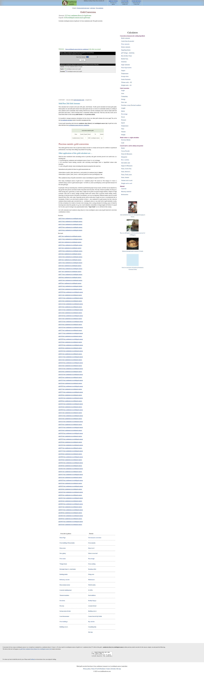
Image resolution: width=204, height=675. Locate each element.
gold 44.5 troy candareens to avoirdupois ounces (70, 492)
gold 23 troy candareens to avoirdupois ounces (70, 365)
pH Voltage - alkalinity (127, 53)
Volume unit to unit (126, 180)
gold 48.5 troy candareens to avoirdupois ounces (70, 515)
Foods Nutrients (125, 79)
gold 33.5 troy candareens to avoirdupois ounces (70, 427)
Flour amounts (125, 44)
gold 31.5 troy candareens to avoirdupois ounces (70, 415)
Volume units (125, 82)
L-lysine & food (92, 606)
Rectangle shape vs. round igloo (68, 569)
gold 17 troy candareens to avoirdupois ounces (70, 330)
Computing (124, 96)
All (103, 0)
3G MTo (90, 590)
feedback (33, 659)
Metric (123, 111)
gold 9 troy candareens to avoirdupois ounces (69, 283)
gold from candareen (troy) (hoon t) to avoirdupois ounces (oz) (36, 649)
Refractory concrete (64, 579)
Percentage (124, 114)
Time (122, 128)
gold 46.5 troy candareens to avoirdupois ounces (70, 504)
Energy (123, 99)
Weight (123, 134)
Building (85, 0)
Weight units (124, 85)
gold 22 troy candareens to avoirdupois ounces (70, 359)
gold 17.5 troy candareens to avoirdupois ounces (70, 333)
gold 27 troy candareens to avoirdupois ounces (70, 389)
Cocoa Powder (125, 151)
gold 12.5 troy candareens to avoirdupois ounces (70, 304)
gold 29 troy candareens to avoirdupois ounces (70, 401)
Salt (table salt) (125, 162)
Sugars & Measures (126, 165)
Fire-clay (62, 606)
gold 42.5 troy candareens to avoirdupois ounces (70, 480)
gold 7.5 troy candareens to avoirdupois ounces (70, 274)
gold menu (92, 8)
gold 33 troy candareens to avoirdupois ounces (70, 424)
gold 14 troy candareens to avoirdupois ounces (70, 312)
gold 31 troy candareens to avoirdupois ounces (70, 412)
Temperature (124, 73)
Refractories (124, 194)
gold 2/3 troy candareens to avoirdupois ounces (70, 227)
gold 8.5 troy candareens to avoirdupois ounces (70, 280)
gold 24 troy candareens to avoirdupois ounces (70, 371)
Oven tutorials (91, 543)
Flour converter (99, 0)
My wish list (91, 621)
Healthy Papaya (92, 600)
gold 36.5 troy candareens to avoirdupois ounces (70, 445)
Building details (63, 574)
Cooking (90, 0)
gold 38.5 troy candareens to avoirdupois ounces (70, 457)
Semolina (124, 61)
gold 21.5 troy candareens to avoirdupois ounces (70, 357)
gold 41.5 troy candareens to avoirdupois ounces (70, 474)
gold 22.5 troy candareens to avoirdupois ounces (70, 362)
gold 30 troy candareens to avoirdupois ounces (70, 407)
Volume (123, 131)
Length (123, 108)
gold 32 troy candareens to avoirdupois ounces (70, 418)
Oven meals (63, 558)
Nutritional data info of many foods (136, 2)
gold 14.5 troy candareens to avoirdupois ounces (70, 315)
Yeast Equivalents (126, 67)
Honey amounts (125, 47)
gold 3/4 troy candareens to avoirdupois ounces (70, 230)
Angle (123, 90)
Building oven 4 (92, 611)
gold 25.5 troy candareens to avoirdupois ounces (70, 380)
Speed (123, 123)
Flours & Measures (126, 154)
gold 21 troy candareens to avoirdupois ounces (70, 354)
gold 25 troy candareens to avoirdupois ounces (70, 377)
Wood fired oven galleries (113, 2)
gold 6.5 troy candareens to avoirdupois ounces (70, 268)
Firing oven (91, 574)
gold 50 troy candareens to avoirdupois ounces (70, 524)
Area (122, 93)
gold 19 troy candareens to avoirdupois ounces (70, 342)
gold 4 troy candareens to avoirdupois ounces (69, 254)
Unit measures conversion (94, 537)
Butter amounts (125, 38)
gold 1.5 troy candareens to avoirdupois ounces (70, 239)
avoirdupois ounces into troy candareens (79, 125)
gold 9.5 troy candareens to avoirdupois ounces (70, 286)
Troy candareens (99, 8)
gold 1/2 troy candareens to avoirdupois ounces (70, 224)
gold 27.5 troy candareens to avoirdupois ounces (70, 392)
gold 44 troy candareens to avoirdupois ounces (70, 489)
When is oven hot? (93, 553)
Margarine (124, 157)
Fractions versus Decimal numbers (131, 105)
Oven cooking (91, 564)
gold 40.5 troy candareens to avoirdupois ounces (70, 468)
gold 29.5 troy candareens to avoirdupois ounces (70, 404)
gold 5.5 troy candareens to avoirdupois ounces (70, 262)
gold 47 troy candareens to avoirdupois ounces (70, 507)
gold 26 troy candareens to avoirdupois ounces (70, 383)
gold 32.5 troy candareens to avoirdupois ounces (70, 421)
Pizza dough (91, 558)
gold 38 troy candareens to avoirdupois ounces (70, 454)
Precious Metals (125, 140)
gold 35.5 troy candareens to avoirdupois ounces (70, 439)
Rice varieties (125, 160)
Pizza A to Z (91, 548)
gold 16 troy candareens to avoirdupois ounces (70, 324)
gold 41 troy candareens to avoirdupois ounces (70, 471)
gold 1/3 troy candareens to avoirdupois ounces (70, 221)
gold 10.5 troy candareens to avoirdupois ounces (70, 292)
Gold (122, 143)
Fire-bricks (62, 600)
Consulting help (92, 627)
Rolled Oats (124, 58)
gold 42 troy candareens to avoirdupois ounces (70, 477)
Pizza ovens (63, 548)
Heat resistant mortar (65, 585)
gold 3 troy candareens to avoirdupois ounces (69, 248)
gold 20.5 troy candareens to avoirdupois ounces (70, 351)
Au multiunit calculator (66, 120)
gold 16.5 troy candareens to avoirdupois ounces (70, 327)
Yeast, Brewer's (125, 171)
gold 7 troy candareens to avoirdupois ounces (69, 271)
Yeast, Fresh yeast (126, 174)
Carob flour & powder (127, 41)
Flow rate (124, 102)
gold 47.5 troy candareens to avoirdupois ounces (70, 510)
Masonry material (126, 191)
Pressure (123, 120)
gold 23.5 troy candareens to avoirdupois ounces (70, 368)
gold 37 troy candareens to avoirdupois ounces (70, 448)
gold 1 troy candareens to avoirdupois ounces (69, 236)
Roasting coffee (92, 569)
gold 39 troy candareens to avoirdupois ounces (70, 459)
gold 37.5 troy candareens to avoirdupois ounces (70, 451)
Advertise (113, 668)
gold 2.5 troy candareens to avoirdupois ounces (70, 245)
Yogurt (123, 70)
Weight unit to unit (126, 183)
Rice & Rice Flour (126, 56)
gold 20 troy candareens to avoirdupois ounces (70, 348)
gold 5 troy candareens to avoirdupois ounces (69, 259)
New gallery (63, 553)
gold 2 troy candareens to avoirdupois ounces (69, 242)
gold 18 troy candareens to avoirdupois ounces (70, 336)
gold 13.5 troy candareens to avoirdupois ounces (70, 309)
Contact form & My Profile (95, 616)
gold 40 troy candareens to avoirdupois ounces (70, 465)
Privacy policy (86, 668)
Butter (123, 148)
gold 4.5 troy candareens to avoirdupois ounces (70, 257)
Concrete (123, 188)
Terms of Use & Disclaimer (98, 668)
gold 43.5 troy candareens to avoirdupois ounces (70, 486)
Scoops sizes (125, 76)
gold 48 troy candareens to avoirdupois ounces (70, 512)
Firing (94, 0)
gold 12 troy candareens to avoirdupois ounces (70, 301)
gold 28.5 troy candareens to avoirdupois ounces (70, 398)
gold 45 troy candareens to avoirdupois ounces (70, 495)
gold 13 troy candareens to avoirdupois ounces (70, 307)
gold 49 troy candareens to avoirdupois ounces (70, 518)
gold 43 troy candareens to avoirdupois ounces (70, 483)
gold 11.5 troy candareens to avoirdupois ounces (70, 298)
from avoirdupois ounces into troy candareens (76, 49)
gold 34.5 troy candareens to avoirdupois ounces (70, 433)
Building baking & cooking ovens (124, 2)
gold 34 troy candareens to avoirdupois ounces (70, 430)
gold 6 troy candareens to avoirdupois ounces (69, 265)
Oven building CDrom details (67, 543)
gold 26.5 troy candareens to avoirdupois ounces (70, 386)
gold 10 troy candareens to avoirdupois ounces (70, 289)
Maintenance (91, 579)
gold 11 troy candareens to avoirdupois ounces (70, 295)
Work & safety (92, 585)
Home (69, 3)
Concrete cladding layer (66, 590)
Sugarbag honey (126, 50)
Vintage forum (63, 564)
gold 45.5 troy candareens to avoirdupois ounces (70, 498)
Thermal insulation (64, 595)
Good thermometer (64, 616)
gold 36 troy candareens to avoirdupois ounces (70, 442)
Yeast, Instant (125, 177)
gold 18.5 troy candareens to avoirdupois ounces (70, 339)
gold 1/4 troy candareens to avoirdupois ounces (70, 218)
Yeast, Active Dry (126, 168)
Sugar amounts (125, 64)
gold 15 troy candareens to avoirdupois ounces (70, 318)
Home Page (63, 537)
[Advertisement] (87, 34)
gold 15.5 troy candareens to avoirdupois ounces (70, 321)
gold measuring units (79, 100)
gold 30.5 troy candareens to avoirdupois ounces (70, 409)
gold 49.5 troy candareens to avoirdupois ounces (70, 521)
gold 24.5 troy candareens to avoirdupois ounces (70, 374)
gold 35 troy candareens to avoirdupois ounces (70, 436)
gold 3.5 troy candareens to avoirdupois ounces (70, 251)
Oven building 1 (64, 621)
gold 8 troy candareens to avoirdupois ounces (69, 277)
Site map (90, 632)
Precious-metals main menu (83, 8)
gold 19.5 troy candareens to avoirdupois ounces (70, 345)
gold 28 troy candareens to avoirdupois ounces (70, 395)
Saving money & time (65, 611)
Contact (108, 668)
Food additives (92, 595)
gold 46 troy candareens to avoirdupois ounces (70, 501)
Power (123, 117)
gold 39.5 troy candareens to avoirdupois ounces (70, 462)
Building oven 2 (64, 627)
